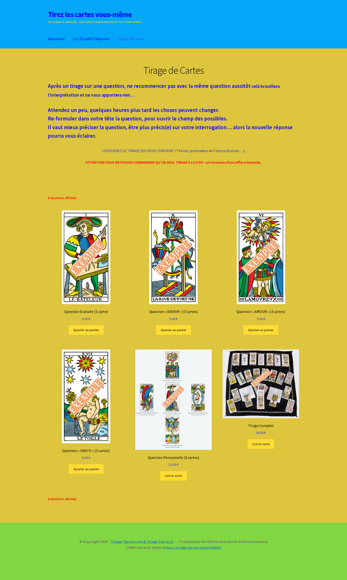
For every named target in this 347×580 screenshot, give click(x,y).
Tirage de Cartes (131, 38)
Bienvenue (56, 38)
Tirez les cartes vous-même (90, 14)
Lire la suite (173, 475)
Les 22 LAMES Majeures (91, 38)
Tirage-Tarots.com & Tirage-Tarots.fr (142, 541)
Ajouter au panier (86, 330)
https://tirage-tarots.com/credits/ (192, 547)
